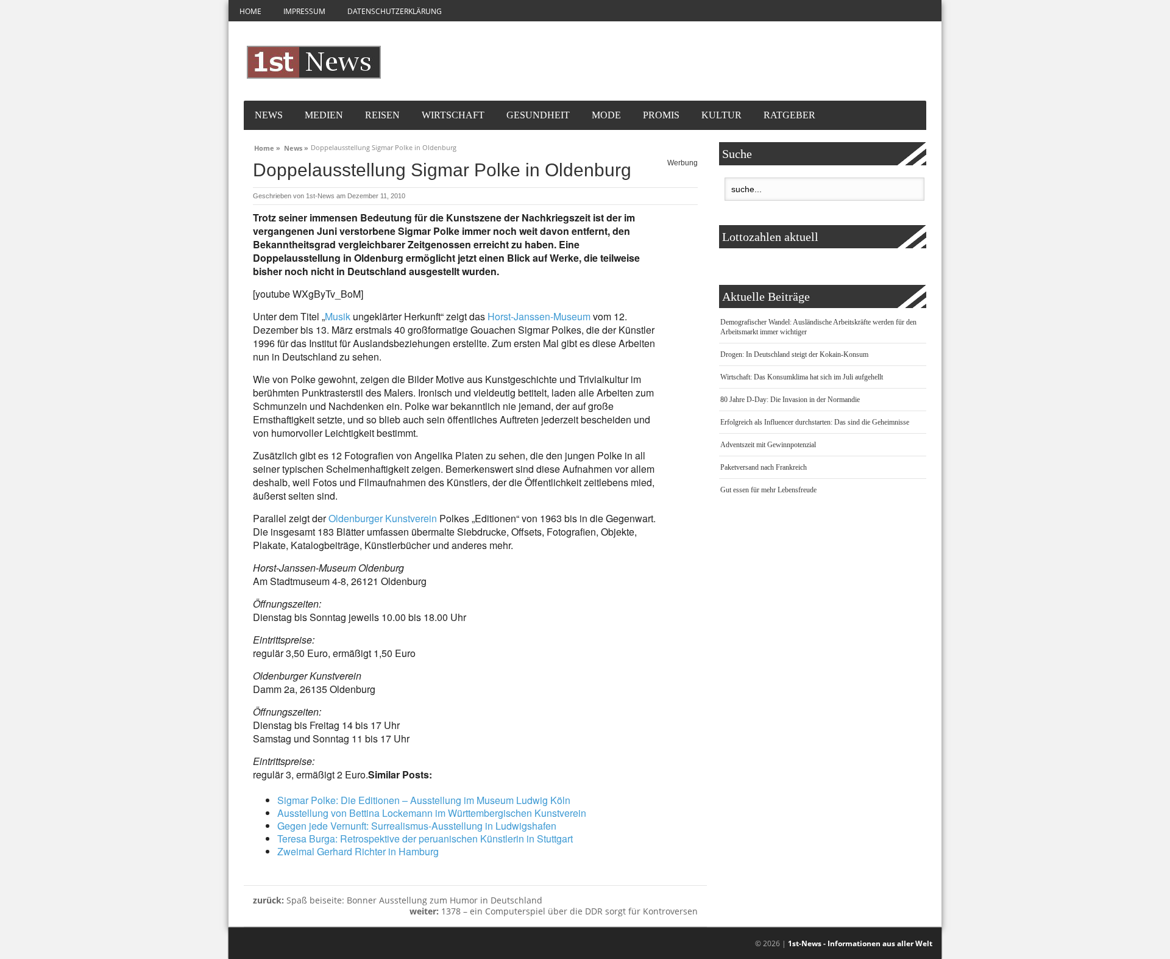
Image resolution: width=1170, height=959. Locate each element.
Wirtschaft (453, 115)
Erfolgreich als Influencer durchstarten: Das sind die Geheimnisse (814, 422)
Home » (267, 146)
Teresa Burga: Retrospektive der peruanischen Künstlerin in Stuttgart (425, 838)
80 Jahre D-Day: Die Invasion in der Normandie (790, 399)
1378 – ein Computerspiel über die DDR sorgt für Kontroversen (554, 911)
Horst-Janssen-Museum (539, 316)
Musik (337, 316)
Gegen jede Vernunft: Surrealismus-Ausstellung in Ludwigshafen (416, 826)
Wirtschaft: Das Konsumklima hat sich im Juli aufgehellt (801, 377)
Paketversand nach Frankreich (763, 467)
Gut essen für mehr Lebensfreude (768, 490)
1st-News (320, 195)
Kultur (721, 115)
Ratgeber (789, 115)
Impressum (304, 11)
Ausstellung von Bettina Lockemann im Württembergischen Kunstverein (431, 813)
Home (250, 11)
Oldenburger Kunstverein (382, 518)
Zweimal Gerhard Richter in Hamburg (358, 851)
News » (296, 146)
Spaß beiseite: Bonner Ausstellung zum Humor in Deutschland (397, 900)
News (269, 115)
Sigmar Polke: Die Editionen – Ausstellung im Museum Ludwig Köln (423, 800)
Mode (606, 115)
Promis (661, 115)
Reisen (382, 115)
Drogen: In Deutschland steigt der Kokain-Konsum (794, 354)
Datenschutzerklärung (394, 11)
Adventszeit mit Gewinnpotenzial (768, 444)
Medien (324, 115)
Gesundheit (538, 115)
